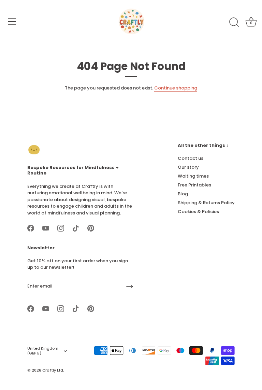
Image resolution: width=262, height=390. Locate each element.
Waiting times (193, 176)
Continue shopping (175, 88)
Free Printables (194, 185)
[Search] (234, 22)
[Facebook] (30, 227)
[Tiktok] (75, 227)
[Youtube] (45, 227)
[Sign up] (129, 286)
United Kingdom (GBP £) (42, 351)
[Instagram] (60, 227)
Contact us (190, 158)
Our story (188, 167)
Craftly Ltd (52, 370)
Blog (183, 194)
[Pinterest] (90, 227)
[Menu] (11, 21)
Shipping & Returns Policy (206, 202)
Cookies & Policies (198, 211)
